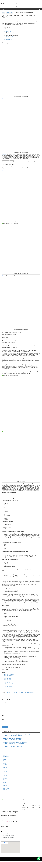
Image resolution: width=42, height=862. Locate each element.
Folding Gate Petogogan (8, 681)
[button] (38, 858)
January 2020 (5, 767)
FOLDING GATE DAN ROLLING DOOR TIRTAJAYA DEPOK (13, 745)
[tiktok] (16, 821)
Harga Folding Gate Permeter (8, 786)
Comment (4, 702)
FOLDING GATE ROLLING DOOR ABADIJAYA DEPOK (12, 746)
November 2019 (5, 770)
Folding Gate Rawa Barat (8, 683)
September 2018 (6, 776)
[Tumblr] (13, 821)
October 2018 (5, 775)
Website (3, 722)
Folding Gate (5, 785)
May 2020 (4, 761)
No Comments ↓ (19, 18)
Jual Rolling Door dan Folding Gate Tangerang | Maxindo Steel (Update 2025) (16, 734)
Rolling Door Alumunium (8, 39)
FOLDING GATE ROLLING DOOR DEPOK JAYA (11, 736)
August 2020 (5, 757)
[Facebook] (2, 821)
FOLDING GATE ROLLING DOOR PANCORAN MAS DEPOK (13, 738)
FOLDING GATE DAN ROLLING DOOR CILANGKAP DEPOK (13, 743)
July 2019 (4, 774)
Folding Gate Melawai (7, 679)
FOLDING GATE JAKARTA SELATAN (27, 692)
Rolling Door (5, 789)
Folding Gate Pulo (7, 682)
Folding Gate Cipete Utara (8, 675)
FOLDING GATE (10, 12)
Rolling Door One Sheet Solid (9, 36)
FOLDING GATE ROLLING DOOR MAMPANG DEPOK (12, 739)
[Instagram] (5, 821)
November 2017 (5, 782)
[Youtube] (7, 821)
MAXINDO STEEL (9, 3)
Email (3, 719)
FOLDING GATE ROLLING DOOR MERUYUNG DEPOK (12, 735)
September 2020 (6, 756)
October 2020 (5, 755)
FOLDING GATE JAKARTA (15, 692)
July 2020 (4, 759)
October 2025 (5, 753)
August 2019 (5, 772)
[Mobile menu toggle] (39, 9)
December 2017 (5, 780)
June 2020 (4, 760)
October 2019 (5, 771)
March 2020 (5, 764)
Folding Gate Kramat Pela (8, 676)
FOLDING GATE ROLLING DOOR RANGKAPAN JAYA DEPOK (13, 740)
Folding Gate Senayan (8, 686)
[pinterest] (10, 821)
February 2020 (5, 766)
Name (3, 715)
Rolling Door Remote (7, 31)
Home (3, 12)
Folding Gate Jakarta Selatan (9, 674)
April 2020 (4, 763)
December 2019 (5, 768)
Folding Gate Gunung (7, 678)
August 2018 (5, 778)
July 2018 (4, 779)
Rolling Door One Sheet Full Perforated (10, 34)
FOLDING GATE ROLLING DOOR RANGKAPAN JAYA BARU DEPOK (15, 742)
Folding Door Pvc (6, 788)
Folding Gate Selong (7, 685)
